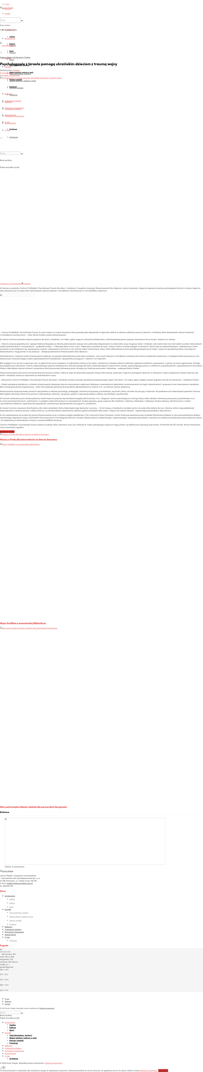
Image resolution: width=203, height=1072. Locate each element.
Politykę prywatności (148, 1070)
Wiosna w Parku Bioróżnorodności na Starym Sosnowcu (28, 439)
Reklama (8, 9)
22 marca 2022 (6, 72)
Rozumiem (163, 1070)
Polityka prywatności (46, 1008)
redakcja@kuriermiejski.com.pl (20, 883)
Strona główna (6, 57)
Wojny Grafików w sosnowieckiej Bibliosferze (23, 623)
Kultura (12, 52)
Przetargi (13, 94)
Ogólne (12, 36)
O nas (7, 4)
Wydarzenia (10, 38)
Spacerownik (10, 123)
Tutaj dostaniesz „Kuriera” (20, 73)
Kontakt (7, 13)
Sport (11, 59)
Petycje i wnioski (16, 87)
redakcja (16, 70)
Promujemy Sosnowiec (14, 116)
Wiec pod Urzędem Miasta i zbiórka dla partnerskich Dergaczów (33, 806)
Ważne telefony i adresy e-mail (22, 80)
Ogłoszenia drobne (13, 100)
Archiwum (13, 129)
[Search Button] (22, 20)
